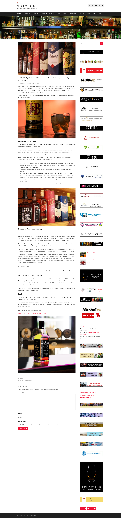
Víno (58, 13)
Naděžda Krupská (35, 83)
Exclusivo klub (90, 13)
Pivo (64, 13)
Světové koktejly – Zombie (94, 252)
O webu (81, 13)
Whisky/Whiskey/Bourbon (26, 380)
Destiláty (43, 13)
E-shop (99, 13)
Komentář (21, 392)
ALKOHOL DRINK (27, 6)
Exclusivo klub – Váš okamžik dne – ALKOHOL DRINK (32, 313)
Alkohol (27, 13)
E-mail (20, 417)
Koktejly (35, 13)
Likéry (50, 13)
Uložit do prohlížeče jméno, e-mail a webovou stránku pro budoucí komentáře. (39, 424)
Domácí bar (72, 13)
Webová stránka (22, 421)
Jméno (20, 413)
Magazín (19, 13)
